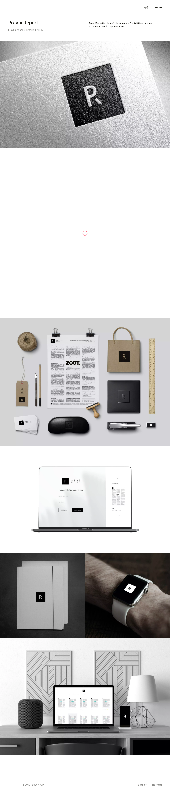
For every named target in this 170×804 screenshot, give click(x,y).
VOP (41, 784)
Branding (31, 29)
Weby (40, 29)
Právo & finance (16, 29)
